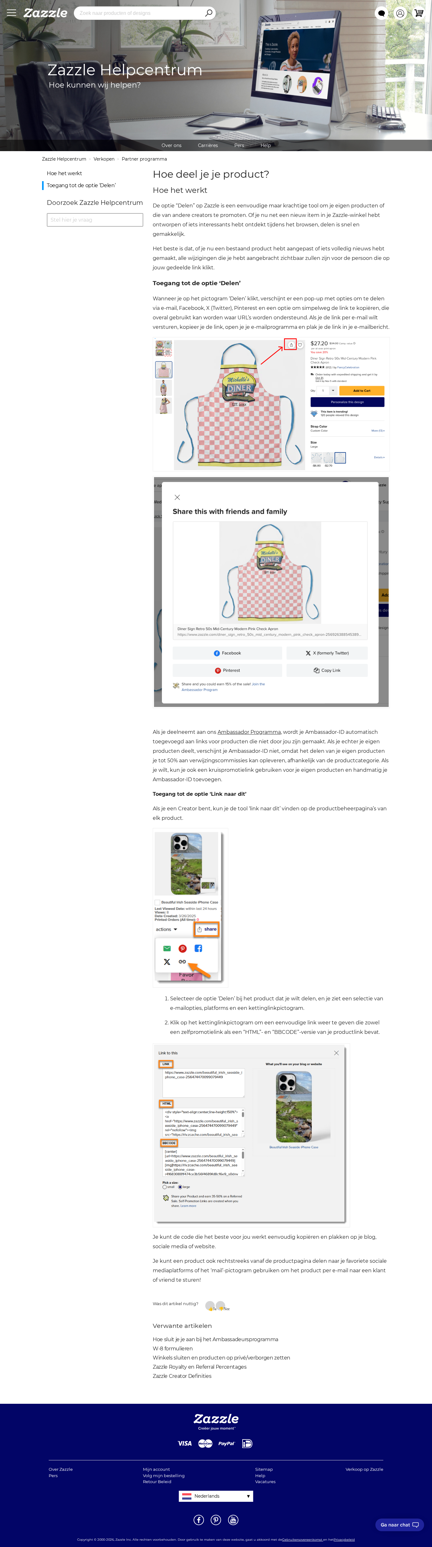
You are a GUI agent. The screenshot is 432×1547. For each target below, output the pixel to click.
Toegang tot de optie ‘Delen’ (81, 185)
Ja (214, 1309)
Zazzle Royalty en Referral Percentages (200, 1367)
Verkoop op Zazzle (364, 1469)
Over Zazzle (61, 1469)
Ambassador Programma (249, 732)
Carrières (208, 145)
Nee (224, 1309)
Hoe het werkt (64, 173)
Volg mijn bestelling (164, 1475)
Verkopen (104, 159)
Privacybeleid (344, 1539)
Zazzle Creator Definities (182, 1376)
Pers (239, 145)
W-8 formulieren (173, 1349)
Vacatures (265, 1481)
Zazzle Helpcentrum (64, 159)
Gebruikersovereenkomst (302, 1539)
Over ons (172, 145)
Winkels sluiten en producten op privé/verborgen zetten (221, 1358)
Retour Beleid (157, 1481)
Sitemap (264, 1469)
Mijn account (156, 1469)
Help (266, 145)
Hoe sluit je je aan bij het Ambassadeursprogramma (215, 1339)
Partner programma (144, 159)
